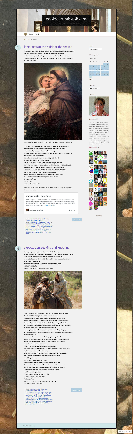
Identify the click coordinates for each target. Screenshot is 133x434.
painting (39, 228)
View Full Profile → (94, 147)
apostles (36, 222)
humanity (28, 226)
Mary (29, 397)
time (46, 230)
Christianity (48, 222)
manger (30, 228)
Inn (50, 394)
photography (29, 229)
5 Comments (76, 219)
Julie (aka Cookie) (93, 119)
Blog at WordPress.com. (29, 426)
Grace (35, 225)
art (40, 222)
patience (44, 228)
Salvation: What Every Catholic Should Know (37, 398)
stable (37, 230)
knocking (42, 395)
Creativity (46, 218)
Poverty (35, 229)
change (43, 222)
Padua (34, 228)
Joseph (31, 395)
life (51, 226)
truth (32, 232)
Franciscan (47, 223)
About (37, 34)
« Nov (90, 79)
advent (31, 222)
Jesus (42, 226)
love (27, 228)
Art (32, 218)
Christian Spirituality (38, 218)
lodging (49, 395)
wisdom (40, 232)
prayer (39, 229)
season (43, 229)
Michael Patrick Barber (38, 397)
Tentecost (42, 230)
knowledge (47, 226)
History (43, 394)
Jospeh (35, 395)
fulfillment (28, 225)
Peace (48, 228)
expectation (48, 392)
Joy (39, 395)
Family (27, 394)
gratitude (40, 225)
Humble (33, 226)
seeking (28, 399)
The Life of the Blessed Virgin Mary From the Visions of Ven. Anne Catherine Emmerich (39, 400)
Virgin (36, 232)
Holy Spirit (46, 225)
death (39, 223)
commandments (30, 223)
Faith (43, 223)
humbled (38, 226)
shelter (32, 399)
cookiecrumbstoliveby (66, 18)
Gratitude (28, 220)
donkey (42, 392)
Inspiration (34, 220)
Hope (50, 225)
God (32, 225)
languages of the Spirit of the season (48, 46)
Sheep (47, 229)
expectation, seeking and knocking (46, 247)
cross (36, 223)
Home (31, 34)
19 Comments (76, 390)
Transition (40, 220)
